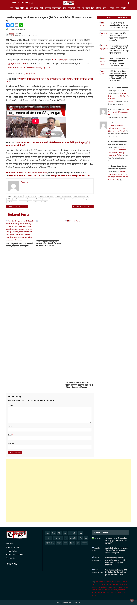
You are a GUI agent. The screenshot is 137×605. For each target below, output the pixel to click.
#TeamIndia (13, 67)
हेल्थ (64, 8)
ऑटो (78, 8)
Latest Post (106, 18)
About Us (9, 544)
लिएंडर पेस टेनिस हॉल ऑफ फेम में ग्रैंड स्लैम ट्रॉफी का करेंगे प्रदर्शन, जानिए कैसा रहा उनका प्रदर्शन (49, 80)
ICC (9, 199)
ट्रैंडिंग (22, 8)
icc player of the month (21, 199)
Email (10, 435)
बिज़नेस (123, 8)
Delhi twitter (34, 175)
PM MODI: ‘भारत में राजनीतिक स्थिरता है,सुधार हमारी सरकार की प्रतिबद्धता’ (119, 25)
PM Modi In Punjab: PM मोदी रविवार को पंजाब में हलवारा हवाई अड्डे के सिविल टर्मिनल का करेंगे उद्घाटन (79, 384)
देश (83, 8)
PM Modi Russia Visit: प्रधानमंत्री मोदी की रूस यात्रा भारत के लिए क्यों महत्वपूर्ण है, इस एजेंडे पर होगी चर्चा (48, 144)
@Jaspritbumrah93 (16, 63)
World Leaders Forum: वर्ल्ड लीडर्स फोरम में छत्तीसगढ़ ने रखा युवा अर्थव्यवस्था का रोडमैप (118, 62)
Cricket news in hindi (46, 196)
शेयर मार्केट (34, 8)
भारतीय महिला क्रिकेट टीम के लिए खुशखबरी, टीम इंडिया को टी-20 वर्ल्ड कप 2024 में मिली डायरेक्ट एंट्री (48, 243)
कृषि (117, 8)
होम (11, 8)
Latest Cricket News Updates (54, 199)
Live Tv (15, 2)
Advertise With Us (13, 547)
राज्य (104, 8)
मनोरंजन (48, 8)
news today (83, 199)
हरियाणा (98, 8)
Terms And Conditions (15, 554)
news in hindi (71, 199)
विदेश (112, 8)
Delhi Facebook (17, 175)
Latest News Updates (35, 172)
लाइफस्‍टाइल (56, 8)
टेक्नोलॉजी (71, 8)
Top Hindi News (14, 172)
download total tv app (81, 196)
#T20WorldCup (59, 59)
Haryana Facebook (61, 175)
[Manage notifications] (132, 600)
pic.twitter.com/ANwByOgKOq (35, 67)
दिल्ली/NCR (90, 8)
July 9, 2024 (29, 73)
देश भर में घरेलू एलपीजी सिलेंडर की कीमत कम (118, 112)
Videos (25, 2)
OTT (41, 8)
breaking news (31, 196)
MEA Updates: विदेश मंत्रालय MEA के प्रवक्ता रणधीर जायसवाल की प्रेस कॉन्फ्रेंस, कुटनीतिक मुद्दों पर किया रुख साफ (118, 76)
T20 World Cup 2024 (40, 202)
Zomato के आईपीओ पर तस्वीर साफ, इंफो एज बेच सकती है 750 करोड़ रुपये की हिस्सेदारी (118, 128)
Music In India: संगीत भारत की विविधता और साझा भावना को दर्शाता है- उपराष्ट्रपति (118, 36)
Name (11, 426)
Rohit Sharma (12, 202)
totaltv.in (18, 33)
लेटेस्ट (17, 8)
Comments (122, 18)
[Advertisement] (68, 490)
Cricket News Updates (64, 196)
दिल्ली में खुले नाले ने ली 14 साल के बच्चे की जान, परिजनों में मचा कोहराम (19, 244)
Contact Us (10, 558)
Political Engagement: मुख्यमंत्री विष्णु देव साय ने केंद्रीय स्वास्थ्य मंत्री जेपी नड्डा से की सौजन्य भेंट (119, 49)
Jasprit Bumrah (36, 199)
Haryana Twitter (81, 175)
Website (11, 444)
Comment (12, 405)
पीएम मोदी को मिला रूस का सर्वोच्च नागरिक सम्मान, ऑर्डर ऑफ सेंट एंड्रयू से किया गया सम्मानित (83, 207)
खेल (27, 8)
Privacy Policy (11, 551)
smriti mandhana (25, 202)
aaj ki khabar (18, 196)
